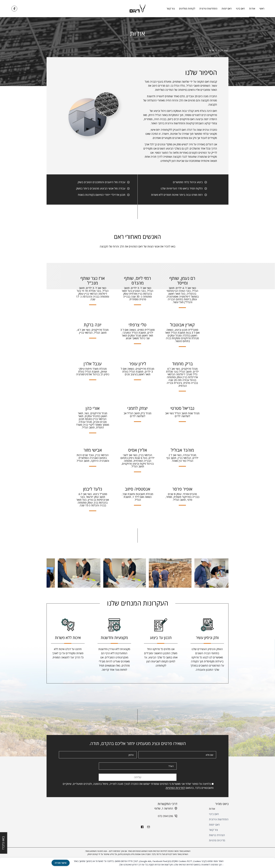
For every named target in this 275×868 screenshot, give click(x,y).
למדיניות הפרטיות (175, 788)
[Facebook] (14, 8)
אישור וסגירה (60, 862)
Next (224, 573)
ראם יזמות (227, 8)
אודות (252, 8)
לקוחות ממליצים (187, 8)
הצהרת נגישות (217, 835)
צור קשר (171, 8)
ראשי (261, 8)
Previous (51, 573)
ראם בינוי (240, 8)
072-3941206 (165, 816)
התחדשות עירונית (208, 8)
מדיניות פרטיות (217, 840)
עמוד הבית (223, 50)
